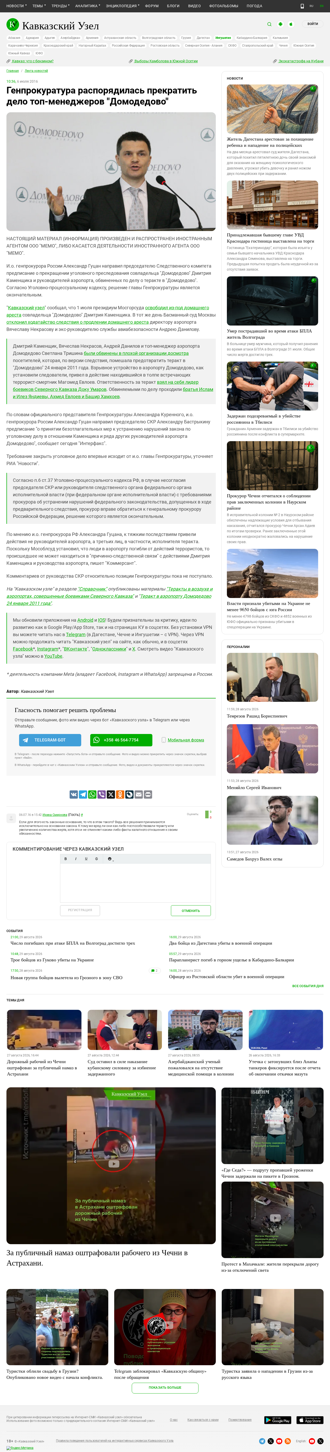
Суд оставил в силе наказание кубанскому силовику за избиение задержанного (122, 1067)
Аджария (32, 38)
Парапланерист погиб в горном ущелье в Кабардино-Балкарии (231, 959)
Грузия (186, 38)
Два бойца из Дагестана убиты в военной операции (220, 943)
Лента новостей (36, 71)
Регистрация (80, 910)
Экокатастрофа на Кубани (301, 61)
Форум (152, 6)
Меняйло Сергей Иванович (254, 787)
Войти (313, 24)
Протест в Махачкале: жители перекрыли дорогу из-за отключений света (270, 1267)
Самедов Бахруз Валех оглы (254, 859)
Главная (12, 71)
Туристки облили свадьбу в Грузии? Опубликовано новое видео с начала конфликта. (54, 1374)
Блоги (173, 6)
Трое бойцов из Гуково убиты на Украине (52, 959)
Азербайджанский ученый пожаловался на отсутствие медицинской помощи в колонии (201, 1067)
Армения (92, 38)
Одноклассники (109, 649)
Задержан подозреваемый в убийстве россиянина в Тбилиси (264, 419)
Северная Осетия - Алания (203, 45)
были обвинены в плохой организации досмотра (136, 353)
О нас (174, 1420)
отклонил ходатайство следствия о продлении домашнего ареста (77, 322)
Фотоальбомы (223, 6)
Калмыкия (280, 38)
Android (85, 620)
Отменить (191, 911)
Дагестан (203, 38)
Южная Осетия (303, 45)
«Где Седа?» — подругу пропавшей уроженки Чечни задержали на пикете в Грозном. (267, 1173)
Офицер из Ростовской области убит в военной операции (226, 976)
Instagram (47, 649)
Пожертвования (240, 1420)
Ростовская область (165, 45)
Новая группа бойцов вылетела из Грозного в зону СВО (66, 977)
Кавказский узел (26, 307)
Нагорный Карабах (92, 45)
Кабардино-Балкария (252, 38)
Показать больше (165, 1387)
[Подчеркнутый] (86, 858)
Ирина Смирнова (55, 815)
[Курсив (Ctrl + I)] (76, 858)
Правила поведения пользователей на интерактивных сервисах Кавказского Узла (115, 1440)
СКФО (232, 45)
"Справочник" (92, 589)
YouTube (53, 656)
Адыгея (50, 38)
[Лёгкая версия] (302, 6)
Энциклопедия (121, 6)
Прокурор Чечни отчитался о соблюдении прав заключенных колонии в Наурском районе (269, 501)
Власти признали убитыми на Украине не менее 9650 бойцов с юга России (268, 606)
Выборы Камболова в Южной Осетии (166, 61)
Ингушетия (223, 38)
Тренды (59, 6)
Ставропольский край (257, 45)
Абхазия (14, 38)
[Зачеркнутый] (96, 858)
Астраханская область (120, 38)
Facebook (23, 649)
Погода (254, 6)
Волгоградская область (159, 38)
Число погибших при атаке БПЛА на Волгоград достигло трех (73, 943)
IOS (101, 620)
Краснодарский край (58, 45)
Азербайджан (70, 38)
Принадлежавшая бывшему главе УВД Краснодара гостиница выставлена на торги (270, 238)
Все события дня (308, 986)
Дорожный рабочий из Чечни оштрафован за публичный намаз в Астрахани (42, 1067)
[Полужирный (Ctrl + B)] (65, 858)
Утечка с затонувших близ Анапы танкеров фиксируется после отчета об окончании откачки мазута (284, 1067)
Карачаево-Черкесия (23, 45)
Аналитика (86, 6)
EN (322, 6)
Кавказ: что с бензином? (32, 61)
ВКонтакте (75, 649)
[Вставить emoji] (109, 858)
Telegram (76, 634)
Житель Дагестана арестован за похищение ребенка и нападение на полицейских (270, 142)
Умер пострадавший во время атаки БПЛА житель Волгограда (269, 334)
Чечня (283, 45)
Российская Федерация (128, 45)
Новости (15, 6)
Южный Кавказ (19, 53)
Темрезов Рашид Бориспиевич (257, 716)
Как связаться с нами (202, 1420)
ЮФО (39, 53)
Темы (37, 6)
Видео (194, 6)
